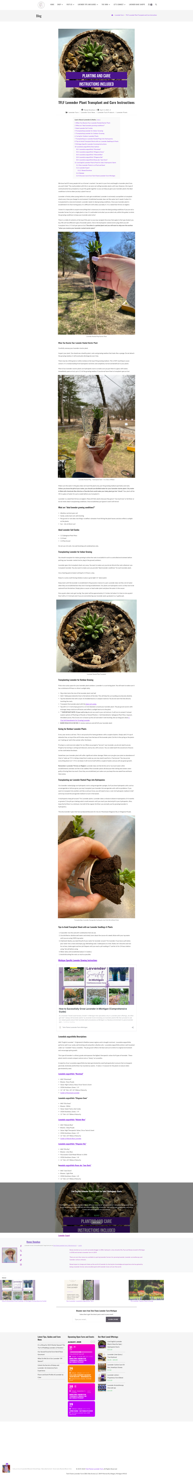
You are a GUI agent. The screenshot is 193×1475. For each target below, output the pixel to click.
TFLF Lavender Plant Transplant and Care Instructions (141, 15)
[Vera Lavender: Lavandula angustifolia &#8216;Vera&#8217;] (95, 1290)
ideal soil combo (91, 704)
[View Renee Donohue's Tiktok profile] (21, 1260)
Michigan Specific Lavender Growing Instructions (77, 960)
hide (98, 120)
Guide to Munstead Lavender (70, 1093)
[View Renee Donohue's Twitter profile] (21, 1250)
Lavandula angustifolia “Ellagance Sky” (72, 1143)
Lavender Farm (74, 112)
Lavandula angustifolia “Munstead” (70, 1073)
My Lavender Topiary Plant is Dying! (142, 1301)
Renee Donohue (89, 110)
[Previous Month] (92, 1342)
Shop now (96, 1222)
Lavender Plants (122, 112)
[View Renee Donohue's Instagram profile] (21, 1264)
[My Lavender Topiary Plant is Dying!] (160, 1290)
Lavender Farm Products (106, 112)
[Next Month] (94, 1342)
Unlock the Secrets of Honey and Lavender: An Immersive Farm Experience (48, 1368)
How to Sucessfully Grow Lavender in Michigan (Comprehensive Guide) (24, 1301)
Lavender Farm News (88, 112)
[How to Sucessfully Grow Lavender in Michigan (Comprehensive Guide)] (31, 1290)
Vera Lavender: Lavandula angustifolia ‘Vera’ (80, 1301)
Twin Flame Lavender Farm (94, 1469)
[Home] (112, 15)
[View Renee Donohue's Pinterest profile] (21, 1255)
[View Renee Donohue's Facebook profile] (21, 1246)
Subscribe (113, 1319)
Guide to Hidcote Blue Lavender (70, 1138)
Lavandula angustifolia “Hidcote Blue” (72, 1119)
